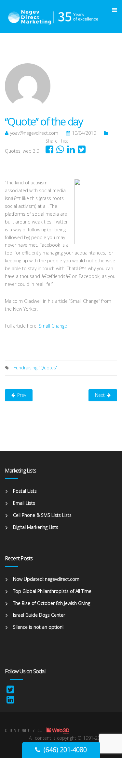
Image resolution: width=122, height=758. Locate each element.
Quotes (12, 151)
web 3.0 (31, 151)
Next (100, 395)
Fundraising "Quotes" (36, 367)
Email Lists (24, 503)
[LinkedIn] (10, 701)
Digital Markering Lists (35, 527)
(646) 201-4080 (65, 749)
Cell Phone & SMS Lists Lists (42, 515)
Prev (21, 395)
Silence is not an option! (38, 627)
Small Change (53, 326)
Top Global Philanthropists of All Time (52, 591)
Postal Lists (25, 491)
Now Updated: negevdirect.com (46, 579)
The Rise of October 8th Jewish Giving (51, 603)
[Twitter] (10, 691)
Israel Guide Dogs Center (39, 615)
